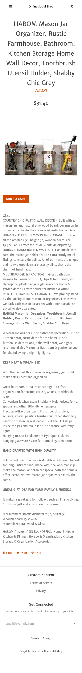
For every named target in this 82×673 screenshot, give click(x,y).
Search (35, 638)
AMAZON (41, 90)
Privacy (47, 638)
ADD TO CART (16, 199)
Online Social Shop (51, 651)
